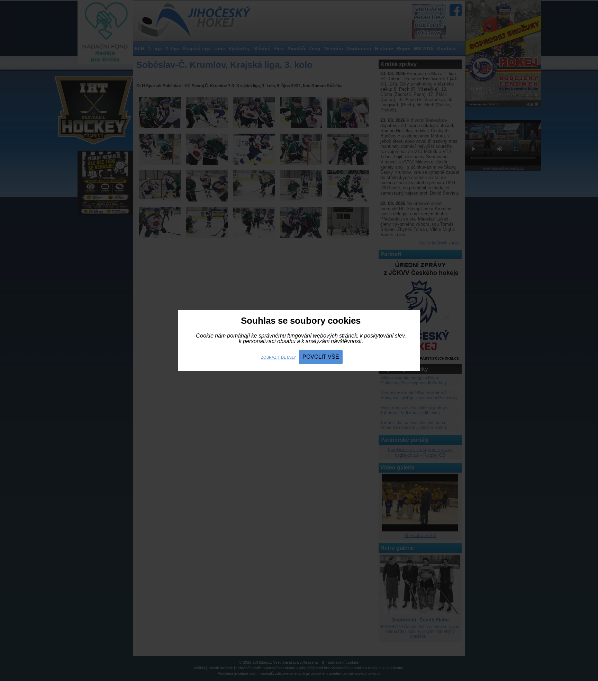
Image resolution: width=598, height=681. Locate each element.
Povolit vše (320, 357)
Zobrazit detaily (278, 357)
